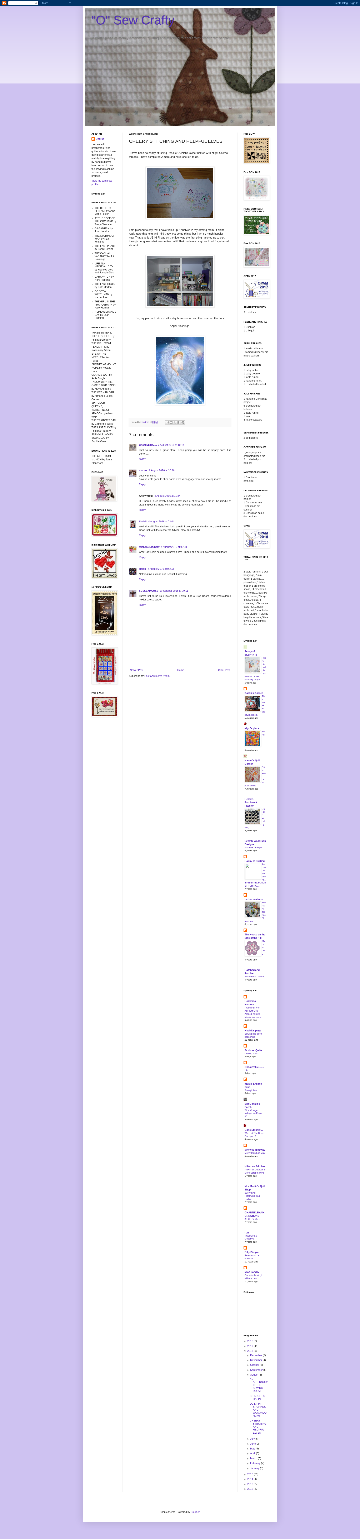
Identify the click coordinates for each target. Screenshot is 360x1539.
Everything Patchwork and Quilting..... (252, 1196)
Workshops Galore (254, 976)
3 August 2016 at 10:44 (171, 445)
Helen (142, 568)
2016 (250, 1350)
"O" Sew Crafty (133, 20)
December (256, 1355)
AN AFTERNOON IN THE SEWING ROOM (259, 1385)
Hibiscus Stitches (255, 1166)
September (256, 1369)
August (254, 1374)
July (252, 1438)
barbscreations (254, 899)
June (253, 1443)
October (255, 1364)
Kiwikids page (253, 1030)
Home (180, 670)
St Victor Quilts (253, 1050)
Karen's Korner (254, 693)
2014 (250, 1479)
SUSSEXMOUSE (148, 590)
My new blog (263, 947)
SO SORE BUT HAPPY (258, 1397)
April (253, 1453)
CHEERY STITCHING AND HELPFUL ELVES (258, 1426)
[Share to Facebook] (179, 422)
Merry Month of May (255, 1153)
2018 (250, 1341)
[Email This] (167, 422)
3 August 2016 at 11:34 (167, 495)
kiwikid (143, 521)
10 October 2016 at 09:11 (174, 590)
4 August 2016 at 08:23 (161, 568)
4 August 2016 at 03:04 (161, 521)
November (256, 1360)
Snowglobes (251, 1090)
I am (247, 1232)
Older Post (224, 670)
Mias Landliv (252, 1272)
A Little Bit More (252, 1219)
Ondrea (100, 139)
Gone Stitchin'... (254, 1129)
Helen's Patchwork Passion (251, 802)
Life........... (250, 1070)
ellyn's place (252, 728)
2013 (250, 1484)
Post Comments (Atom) (157, 676)
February (255, 1463)
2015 (250, 1474)
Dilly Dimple (252, 1252)
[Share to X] (175, 422)
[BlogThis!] (171, 422)
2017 (250, 1346)
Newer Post (136, 670)
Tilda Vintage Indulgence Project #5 (254, 1113)
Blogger (195, 1512)
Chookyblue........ (254, 1067)
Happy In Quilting (255, 861)
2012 (250, 1488)
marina (143, 470)
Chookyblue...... (148, 445)
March (254, 1458)
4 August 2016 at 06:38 (174, 547)
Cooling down (251, 1053)
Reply (142, 458)
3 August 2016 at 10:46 (162, 470)
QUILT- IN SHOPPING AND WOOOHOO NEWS (258, 1409)
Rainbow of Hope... (254, 847)
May (253, 1448)
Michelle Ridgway (149, 547)
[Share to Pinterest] (183, 422)
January (255, 1468)
